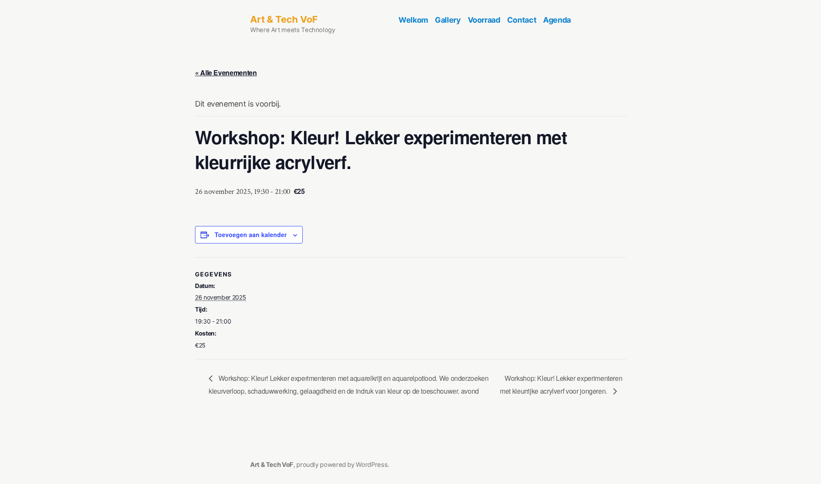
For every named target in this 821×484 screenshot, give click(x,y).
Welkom (413, 19)
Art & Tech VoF (284, 19)
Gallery (448, 19)
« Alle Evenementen (226, 72)
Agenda (557, 19)
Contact (521, 19)
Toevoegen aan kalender (250, 234)
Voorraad (484, 19)
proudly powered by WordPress (341, 465)
